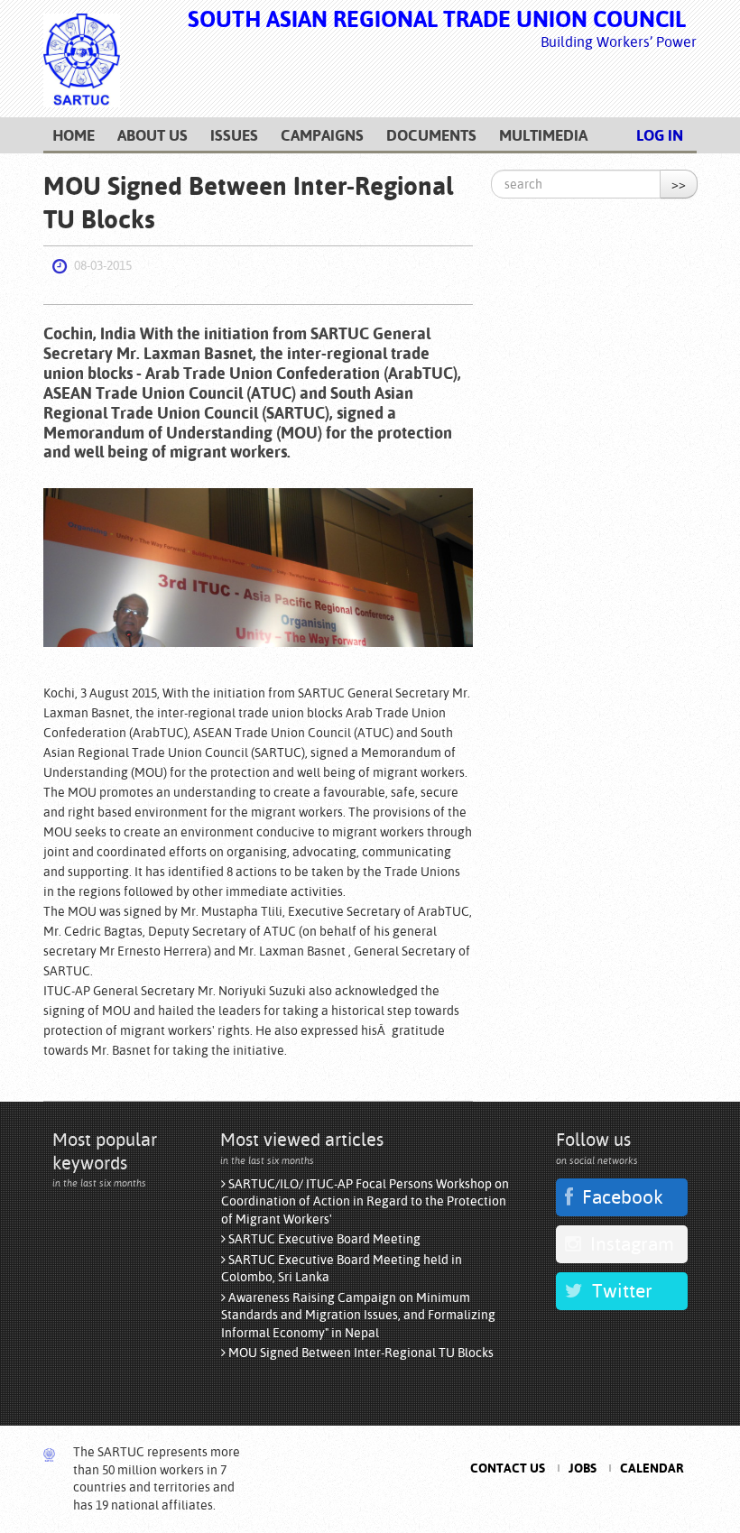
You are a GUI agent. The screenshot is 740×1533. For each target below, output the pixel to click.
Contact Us (507, 1468)
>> (678, 184)
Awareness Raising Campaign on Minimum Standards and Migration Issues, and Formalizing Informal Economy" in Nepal (358, 1315)
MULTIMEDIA (543, 135)
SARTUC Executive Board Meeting (323, 1239)
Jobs (583, 1468)
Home (73, 135)
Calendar (652, 1468)
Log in (659, 135)
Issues (234, 135)
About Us (152, 135)
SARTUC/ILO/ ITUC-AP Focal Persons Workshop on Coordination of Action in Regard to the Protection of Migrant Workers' (365, 1201)
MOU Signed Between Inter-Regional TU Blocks (360, 1352)
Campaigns (322, 135)
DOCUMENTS (431, 135)
